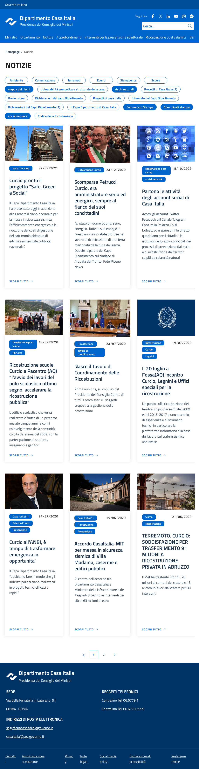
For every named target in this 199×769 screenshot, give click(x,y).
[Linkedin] (167, 16)
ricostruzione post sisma (155, 171)
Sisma (149, 517)
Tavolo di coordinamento (86, 353)
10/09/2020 (48, 342)
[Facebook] (151, 16)
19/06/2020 (116, 518)
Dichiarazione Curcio (89, 170)
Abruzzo (17, 353)
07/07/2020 (48, 516)
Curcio (149, 349)
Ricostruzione (85, 344)
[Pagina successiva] (114, 654)
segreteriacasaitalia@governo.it (29, 728)
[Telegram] (190, 16)
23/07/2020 (116, 344)
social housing (21, 168)
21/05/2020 (182, 517)
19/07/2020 (182, 343)
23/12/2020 (116, 170)
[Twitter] (159, 16)
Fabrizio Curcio (21, 523)
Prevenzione (20, 530)
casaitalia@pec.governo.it (25, 736)
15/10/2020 (182, 168)
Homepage (12, 51)
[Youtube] (174, 16)
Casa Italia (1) (20, 516)
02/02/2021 (48, 168)
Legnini (149, 356)
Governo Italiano (16, 4)
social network (153, 179)
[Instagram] (182, 16)
